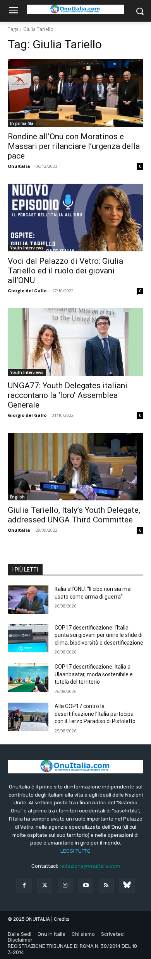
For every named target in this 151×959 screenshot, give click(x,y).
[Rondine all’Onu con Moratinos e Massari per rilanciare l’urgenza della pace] (75, 93)
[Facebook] (23, 885)
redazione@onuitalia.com (89, 866)
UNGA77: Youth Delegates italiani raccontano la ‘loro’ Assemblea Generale (67, 395)
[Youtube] (85, 885)
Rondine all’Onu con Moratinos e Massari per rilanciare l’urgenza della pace (74, 146)
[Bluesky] (126, 885)
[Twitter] (44, 885)
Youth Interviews (26, 248)
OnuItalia (19, 166)
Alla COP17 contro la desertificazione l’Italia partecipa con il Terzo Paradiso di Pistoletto (95, 713)
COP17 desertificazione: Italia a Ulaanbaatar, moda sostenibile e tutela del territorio (94, 674)
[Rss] (106, 885)
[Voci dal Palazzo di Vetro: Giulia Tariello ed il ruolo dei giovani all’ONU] (75, 217)
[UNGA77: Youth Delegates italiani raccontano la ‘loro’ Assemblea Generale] (75, 342)
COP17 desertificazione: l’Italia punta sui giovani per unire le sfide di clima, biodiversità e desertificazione (99, 635)
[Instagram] (65, 885)
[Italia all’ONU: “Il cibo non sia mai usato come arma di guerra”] (28, 599)
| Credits (60, 919)
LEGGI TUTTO (75, 851)
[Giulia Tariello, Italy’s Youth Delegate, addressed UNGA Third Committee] (75, 466)
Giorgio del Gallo (27, 291)
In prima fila (21, 123)
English (17, 497)
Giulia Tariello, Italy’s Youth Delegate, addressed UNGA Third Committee (74, 514)
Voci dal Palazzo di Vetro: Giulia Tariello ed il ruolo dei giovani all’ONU (65, 270)
